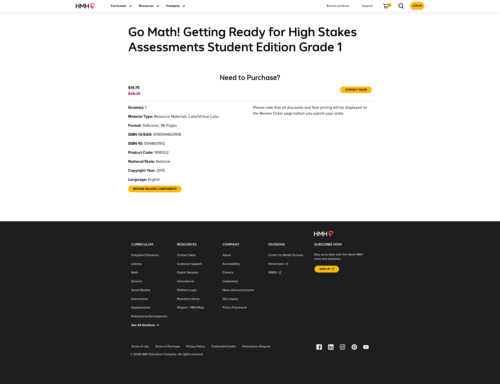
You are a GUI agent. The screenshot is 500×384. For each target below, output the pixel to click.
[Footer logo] (323, 233)
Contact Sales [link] (356, 89)
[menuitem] (87, 6)
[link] (87, 6)
